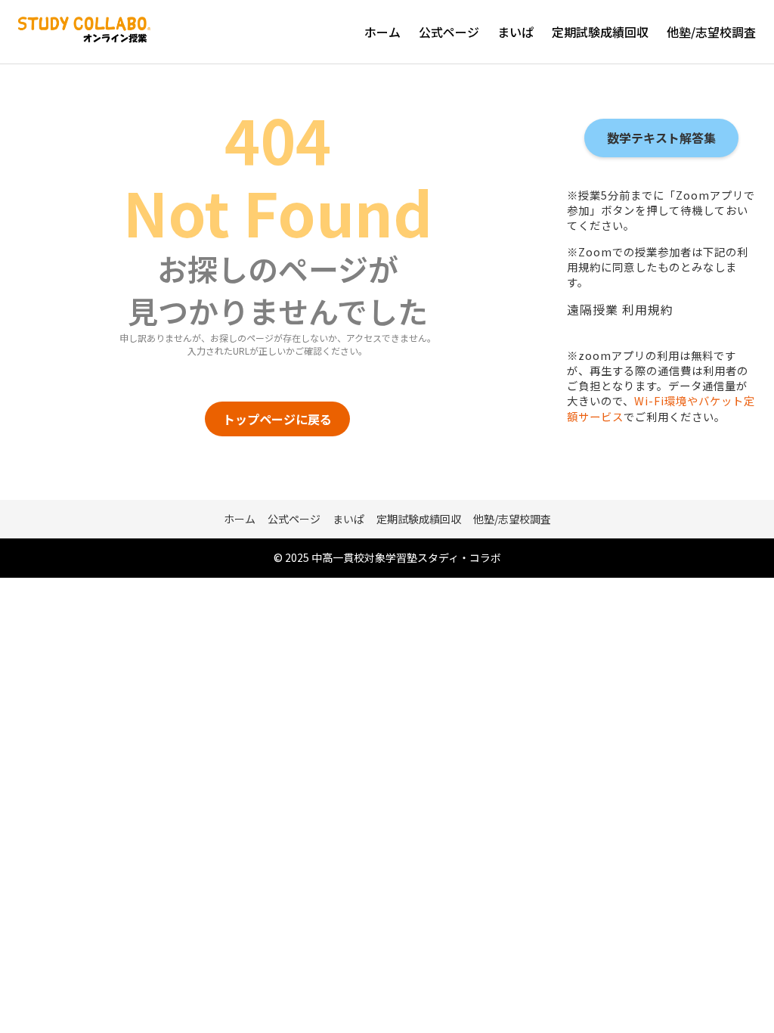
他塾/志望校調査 (711, 31)
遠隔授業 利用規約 (620, 309)
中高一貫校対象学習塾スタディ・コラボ (406, 557)
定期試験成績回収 (600, 31)
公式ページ (449, 31)
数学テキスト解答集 (661, 138)
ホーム (382, 31)
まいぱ (515, 31)
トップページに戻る (277, 419)
